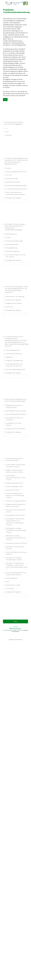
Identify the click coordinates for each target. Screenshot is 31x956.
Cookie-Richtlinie (18, 639)
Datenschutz (11, 639)
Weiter (15, 621)
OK (5, 99)
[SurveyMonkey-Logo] (15, 628)
